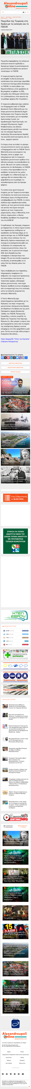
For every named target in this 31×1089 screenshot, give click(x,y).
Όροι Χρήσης (9, 1063)
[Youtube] (23, 1074)
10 (5, 999)
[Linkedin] (10, 1074)
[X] (7, 1074)
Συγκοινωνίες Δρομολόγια (22, 1054)
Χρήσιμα (9, 1060)
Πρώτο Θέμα (8, 17)
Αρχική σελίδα (16, 371)
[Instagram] (14, 1074)
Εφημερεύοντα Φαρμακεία (8, 1054)
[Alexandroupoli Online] (16, 8)
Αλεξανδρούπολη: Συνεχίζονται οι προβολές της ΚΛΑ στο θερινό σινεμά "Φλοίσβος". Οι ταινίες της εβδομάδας (14, 1006)
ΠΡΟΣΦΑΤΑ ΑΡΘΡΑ (9, 699)
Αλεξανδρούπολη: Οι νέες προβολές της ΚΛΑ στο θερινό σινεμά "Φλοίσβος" (14, 879)
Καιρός (22, 1051)
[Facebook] (3, 1074)
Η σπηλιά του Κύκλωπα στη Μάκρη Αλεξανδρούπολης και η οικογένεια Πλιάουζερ (12, 461)
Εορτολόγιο (9, 1057)
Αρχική (2, 17)
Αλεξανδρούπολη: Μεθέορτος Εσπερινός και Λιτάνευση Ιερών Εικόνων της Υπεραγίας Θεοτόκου (18, 706)
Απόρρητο (22, 1060)
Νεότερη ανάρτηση (15, 363)
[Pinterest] (18, 1074)
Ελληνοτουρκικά (4, 18)
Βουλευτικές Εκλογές (17, 17)
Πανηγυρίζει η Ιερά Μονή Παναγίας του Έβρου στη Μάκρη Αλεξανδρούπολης (13, 409)
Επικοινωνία (22, 1063)
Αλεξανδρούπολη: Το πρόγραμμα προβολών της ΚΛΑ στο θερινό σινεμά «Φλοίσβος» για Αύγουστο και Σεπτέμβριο (14, 858)
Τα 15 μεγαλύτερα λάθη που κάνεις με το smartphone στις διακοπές (15, 934)
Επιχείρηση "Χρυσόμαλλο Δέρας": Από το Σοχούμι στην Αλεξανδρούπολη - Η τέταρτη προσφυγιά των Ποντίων (15, 426)
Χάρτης (22, 1057)
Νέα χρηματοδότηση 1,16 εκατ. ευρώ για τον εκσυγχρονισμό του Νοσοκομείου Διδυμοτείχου (18, 740)
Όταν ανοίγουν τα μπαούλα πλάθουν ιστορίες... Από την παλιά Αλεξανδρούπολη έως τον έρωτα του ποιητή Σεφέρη (15, 479)
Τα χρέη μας (8, 918)
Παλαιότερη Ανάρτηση (15, 367)
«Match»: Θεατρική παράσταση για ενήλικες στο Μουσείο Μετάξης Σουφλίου (18, 793)
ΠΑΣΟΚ (10, 18)
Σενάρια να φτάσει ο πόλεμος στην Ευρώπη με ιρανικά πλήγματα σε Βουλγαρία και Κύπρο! (18, 771)
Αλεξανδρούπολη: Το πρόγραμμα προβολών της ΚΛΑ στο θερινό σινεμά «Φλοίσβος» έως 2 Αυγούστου (14, 895)
